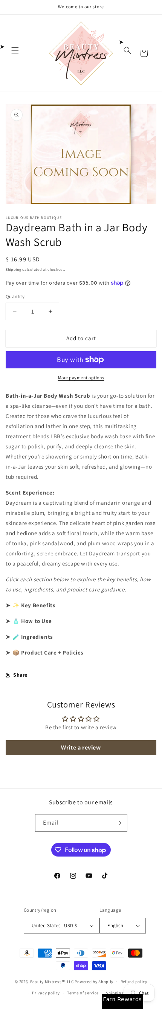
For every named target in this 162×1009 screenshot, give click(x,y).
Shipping (13, 269)
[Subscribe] (118, 823)
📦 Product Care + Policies (48, 652)
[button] (15, 50)
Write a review (81, 747)
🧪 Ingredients (32, 636)
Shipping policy (121, 992)
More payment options (81, 377)
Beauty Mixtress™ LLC (52, 981)
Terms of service (83, 992)
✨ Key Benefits (33, 605)
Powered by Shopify (94, 981)
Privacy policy (46, 992)
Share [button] (20, 674)
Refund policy (134, 981)
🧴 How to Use (32, 620)
